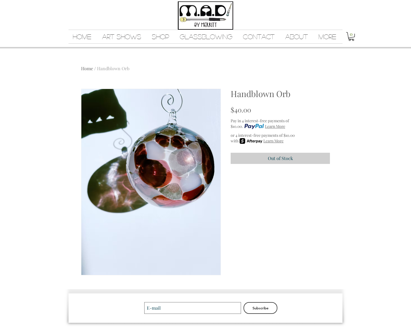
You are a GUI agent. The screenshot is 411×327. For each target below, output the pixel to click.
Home (87, 68)
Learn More (275, 126)
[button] (351, 36)
